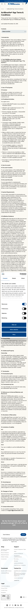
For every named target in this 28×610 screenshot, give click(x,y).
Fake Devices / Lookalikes (20, 565)
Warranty (16, 561)
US (26, 597)
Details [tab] (14, 278)
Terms (16, 538)
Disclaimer (3, 592)
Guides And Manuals (18, 553)
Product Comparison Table (20, 549)
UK (23, 597)
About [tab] (23, 278)
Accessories (4, 559)
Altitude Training (4, 556)
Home (2, 8)
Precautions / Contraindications (18, 556)
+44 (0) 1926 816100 (18, 578)
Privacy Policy (21, 538)
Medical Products (5, 554)
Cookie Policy (4, 590)
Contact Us (16, 580)
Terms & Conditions (5, 586)
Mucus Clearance (5, 552)
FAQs (15, 551)
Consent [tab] (5, 278)
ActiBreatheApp (5, 573)
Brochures (16, 559)
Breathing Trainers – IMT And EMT (5, 550)
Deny (14, 334)
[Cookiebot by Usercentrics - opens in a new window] (20, 274)
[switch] (24, 309)
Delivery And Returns (18, 563)
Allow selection (14, 329)
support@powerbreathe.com (15, 510)
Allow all (14, 324)
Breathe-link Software (6, 570)
